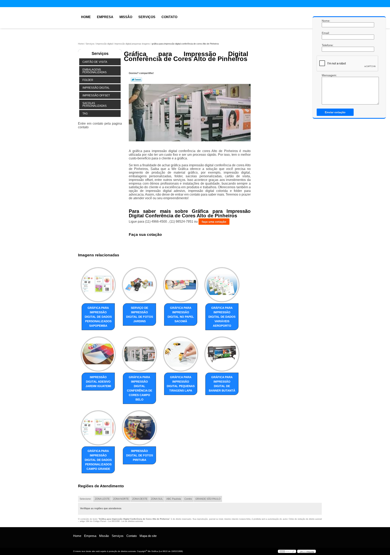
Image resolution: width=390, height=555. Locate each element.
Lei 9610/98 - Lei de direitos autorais (125, 521)
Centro (188, 498)
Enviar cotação (335, 112)
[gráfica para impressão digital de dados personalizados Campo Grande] (98, 427)
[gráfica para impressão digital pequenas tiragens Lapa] (180, 354)
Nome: (326, 20)
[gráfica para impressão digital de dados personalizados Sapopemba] (98, 284)
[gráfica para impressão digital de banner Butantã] (221, 354)
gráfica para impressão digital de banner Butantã (222, 383)
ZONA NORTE (121, 498)
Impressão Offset (96, 95)
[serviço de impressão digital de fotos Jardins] (139, 284)
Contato (169, 17)
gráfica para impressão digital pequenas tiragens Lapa (181, 383)
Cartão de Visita (94, 61)
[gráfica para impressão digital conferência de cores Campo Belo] (139, 354)
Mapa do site (148, 536)
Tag (85, 113)
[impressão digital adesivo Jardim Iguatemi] (98, 354)
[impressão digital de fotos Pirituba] (139, 427)
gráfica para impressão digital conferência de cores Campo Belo (139, 388)
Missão (125, 17)
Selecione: (85, 498)
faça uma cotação (214, 221)
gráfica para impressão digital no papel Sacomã (181, 314)
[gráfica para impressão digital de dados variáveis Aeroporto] (221, 284)
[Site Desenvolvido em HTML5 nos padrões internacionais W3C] (287, 551)
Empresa (105, 17)
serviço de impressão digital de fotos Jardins (139, 314)
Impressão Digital (95, 87)
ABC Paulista (173, 498)
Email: (326, 33)
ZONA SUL (157, 498)
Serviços (146, 17)
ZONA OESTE (139, 498)
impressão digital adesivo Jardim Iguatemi (98, 381)
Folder (87, 80)
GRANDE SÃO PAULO (207, 498)
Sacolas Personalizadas (94, 104)
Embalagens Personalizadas (94, 71)
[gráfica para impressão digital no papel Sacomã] (180, 284)
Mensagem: (326, 89)
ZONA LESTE (102, 498)
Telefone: (326, 45)
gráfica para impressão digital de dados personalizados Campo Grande (98, 459)
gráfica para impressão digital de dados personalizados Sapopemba (98, 316)
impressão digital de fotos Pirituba (139, 455)
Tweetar (136, 79)
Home (86, 17)
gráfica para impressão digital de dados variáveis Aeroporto (221, 316)
